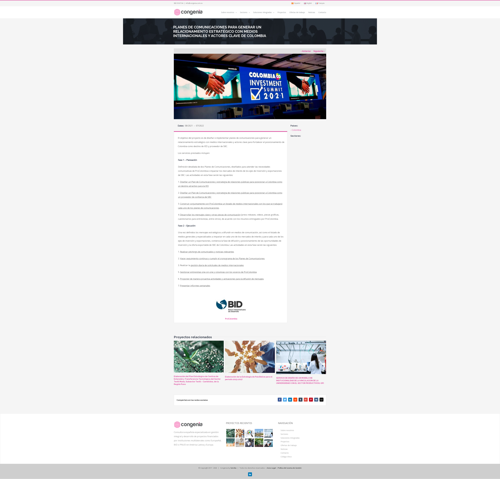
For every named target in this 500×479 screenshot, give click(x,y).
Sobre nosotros (287, 430)
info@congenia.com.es (194, 3)
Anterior (306, 51)
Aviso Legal (271, 468)
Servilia (233, 468)
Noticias (284, 449)
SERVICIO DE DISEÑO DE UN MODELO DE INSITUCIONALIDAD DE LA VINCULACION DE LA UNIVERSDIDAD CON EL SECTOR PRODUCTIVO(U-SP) (300, 380)
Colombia (296, 130)
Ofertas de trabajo (289, 445)
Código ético (286, 456)
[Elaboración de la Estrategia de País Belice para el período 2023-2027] (250, 357)
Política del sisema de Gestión (290, 468)
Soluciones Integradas (290, 438)
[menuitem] (295, 3)
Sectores (284, 434)
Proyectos (285, 441)
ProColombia (231, 319)
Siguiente (318, 51)
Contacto (285, 453)
